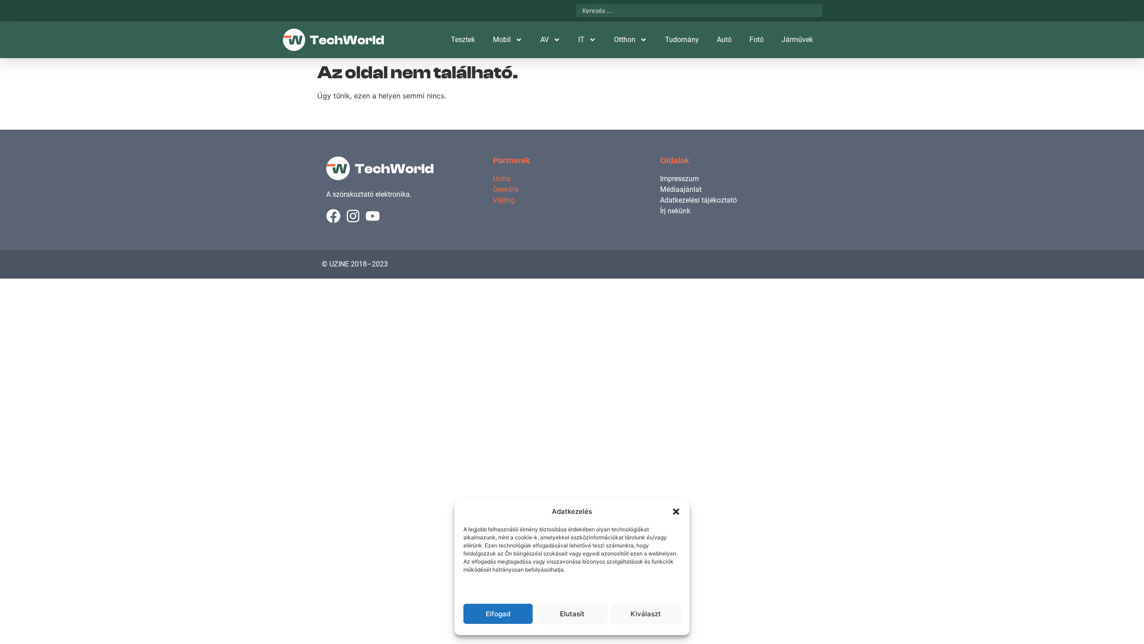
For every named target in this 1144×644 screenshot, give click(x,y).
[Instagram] (353, 216)
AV (544, 39)
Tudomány (682, 39)
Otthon (624, 39)
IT (581, 39)
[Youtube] (373, 216)
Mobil (502, 39)
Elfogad (498, 614)
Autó (724, 39)
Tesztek (463, 39)
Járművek (797, 39)
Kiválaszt (646, 614)
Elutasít (572, 614)
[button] (676, 511)
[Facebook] (333, 216)
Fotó (756, 39)
